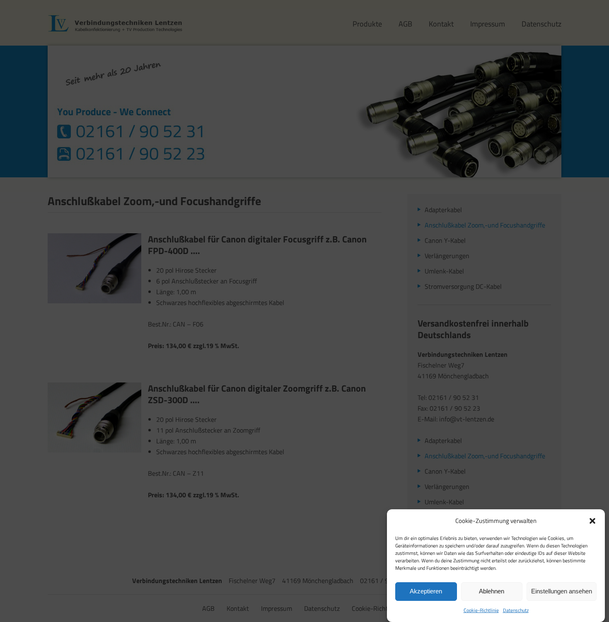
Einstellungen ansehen (561, 591)
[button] (592, 521)
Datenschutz (516, 610)
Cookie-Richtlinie (481, 610)
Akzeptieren (426, 591)
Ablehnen (491, 591)
